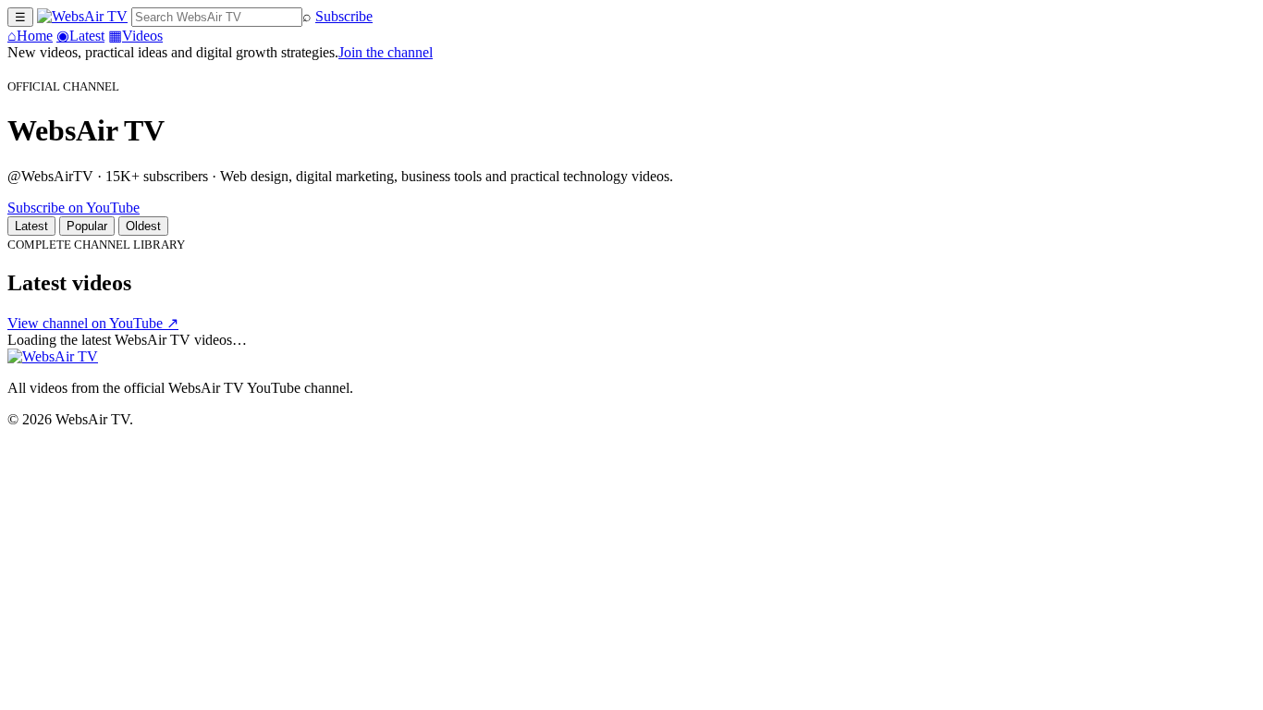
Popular (87, 226)
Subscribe (344, 16)
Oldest (143, 226)
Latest (80, 35)
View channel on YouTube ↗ (92, 323)
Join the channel (385, 52)
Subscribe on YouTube (73, 207)
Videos (135, 35)
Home (30, 35)
